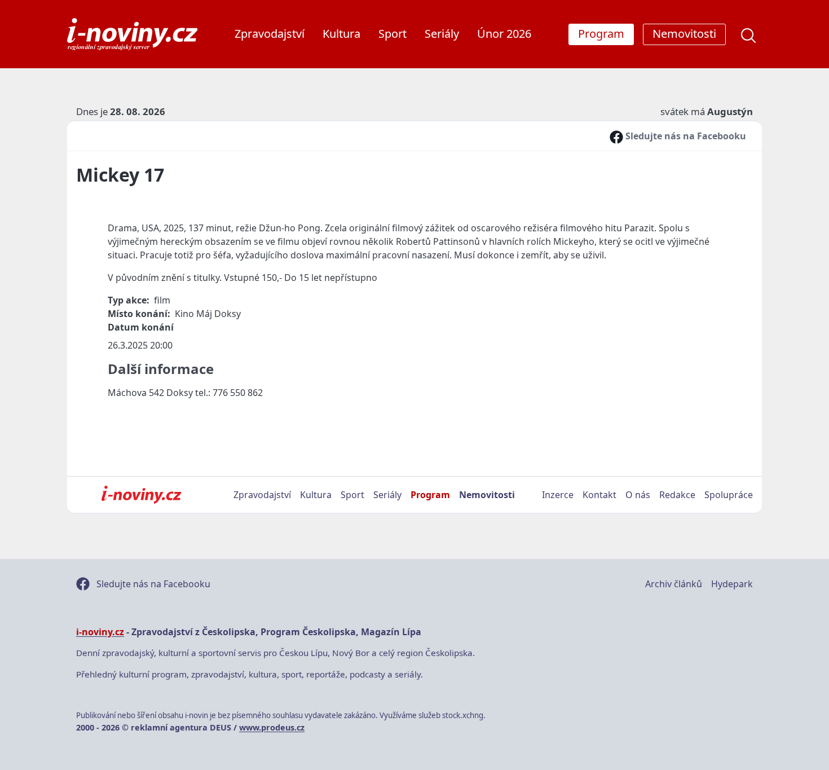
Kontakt (599, 495)
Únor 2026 (504, 33)
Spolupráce (728, 495)
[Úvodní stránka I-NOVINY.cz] (141, 494)
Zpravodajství (270, 33)
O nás (637, 495)
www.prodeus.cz (272, 727)
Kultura (341, 33)
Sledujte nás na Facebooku (684, 136)
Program (430, 495)
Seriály (442, 33)
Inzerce (558, 495)
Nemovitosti (487, 495)
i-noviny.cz (100, 632)
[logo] (132, 34)
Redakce (677, 495)
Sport (392, 33)
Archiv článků (673, 584)
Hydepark (732, 584)
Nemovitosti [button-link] (684, 33)
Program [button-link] (601, 33)
